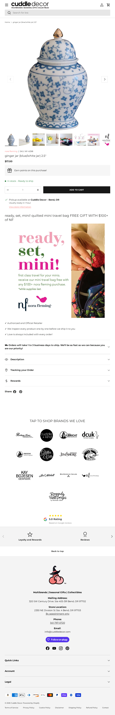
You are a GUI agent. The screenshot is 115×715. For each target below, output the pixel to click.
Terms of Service (11, 708)
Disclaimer (59, 708)
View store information (20, 207)
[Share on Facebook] (15, 392)
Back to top (57, 551)
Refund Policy (91, 708)
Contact (105, 708)
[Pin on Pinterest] (21, 392)
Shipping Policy (75, 708)
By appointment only (57, 613)
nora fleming (11, 151)
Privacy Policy (28, 708)
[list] (57, 79)
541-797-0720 (57, 622)
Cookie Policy (44, 708)
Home (7, 22)
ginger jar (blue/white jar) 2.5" (25, 22)
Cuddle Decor (16, 703)
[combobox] (57, 13)
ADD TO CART (76, 190)
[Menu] (6, 5)
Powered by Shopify (31, 703)
